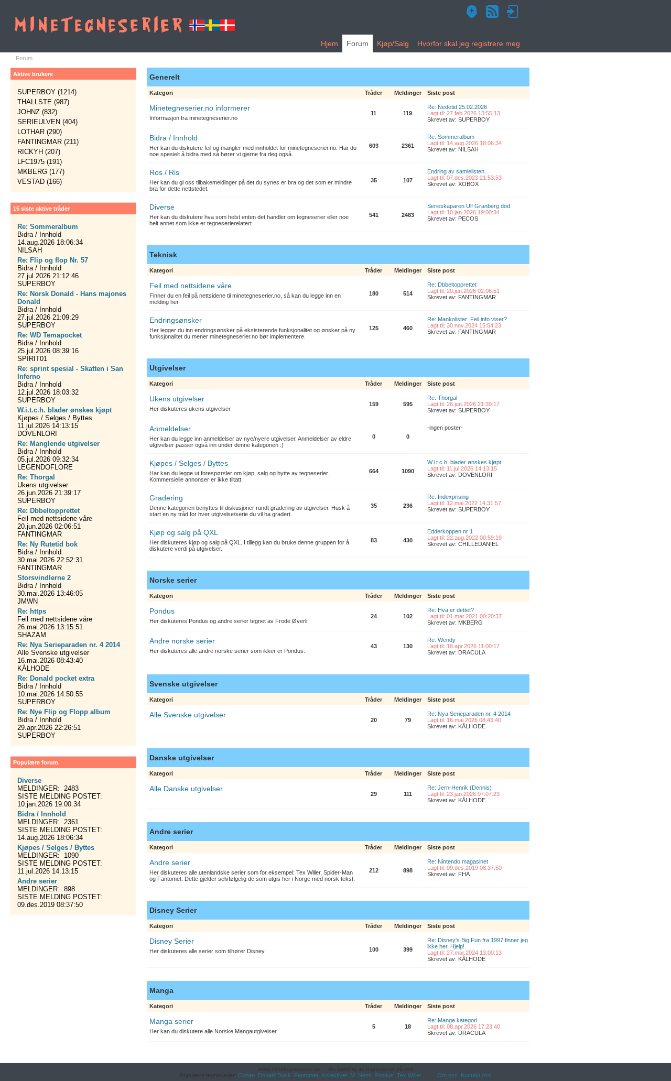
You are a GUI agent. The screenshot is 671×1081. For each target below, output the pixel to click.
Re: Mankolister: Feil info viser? (467, 319)
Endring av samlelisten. (456, 171)
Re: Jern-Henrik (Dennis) (459, 787)
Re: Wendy (441, 640)
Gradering (166, 498)
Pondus (162, 611)
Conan (246, 1075)
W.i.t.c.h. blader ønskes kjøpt (464, 462)
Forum (358, 43)
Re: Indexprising (448, 497)
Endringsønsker (175, 320)
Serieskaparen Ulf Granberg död (468, 206)
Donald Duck (274, 1075)
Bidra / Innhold (173, 138)
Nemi (364, 1075)
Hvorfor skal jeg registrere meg (468, 43)
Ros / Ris (164, 172)
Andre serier (169, 862)
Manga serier (171, 1021)
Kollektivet (334, 1075)
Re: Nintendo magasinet (457, 861)
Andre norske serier (182, 641)
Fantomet (306, 1075)
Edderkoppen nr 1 (450, 531)
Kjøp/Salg (393, 43)
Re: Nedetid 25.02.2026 (457, 107)
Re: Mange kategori (452, 1020)
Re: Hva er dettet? (450, 610)
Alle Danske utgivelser (186, 788)
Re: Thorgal (442, 398)
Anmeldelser (170, 428)
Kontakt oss (476, 1075)
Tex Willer (409, 1075)
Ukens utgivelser (176, 399)
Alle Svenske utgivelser (187, 715)
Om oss (447, 1075)
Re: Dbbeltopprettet (452, 284)
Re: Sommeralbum (450, 137)
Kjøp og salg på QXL (183, 532)
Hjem (329, 43)
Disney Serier (171, 941)
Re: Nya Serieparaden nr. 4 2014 (469, 714)
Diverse (162, 207)
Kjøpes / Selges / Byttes (188, 463)
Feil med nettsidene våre (190, 285)
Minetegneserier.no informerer (199, 108)
